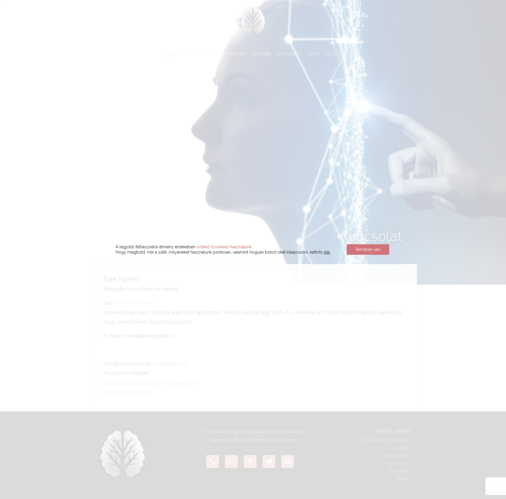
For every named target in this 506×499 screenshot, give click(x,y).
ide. (327, 252)
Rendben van (367, 249)
